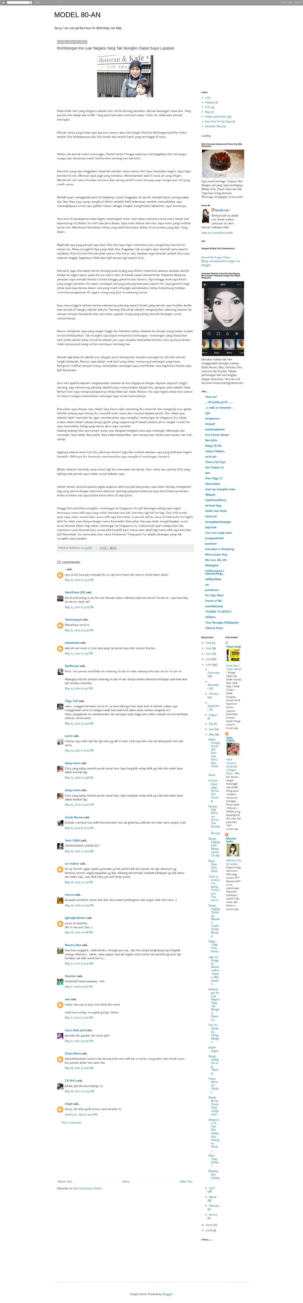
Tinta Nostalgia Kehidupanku (222, 622)
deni (207, 473)
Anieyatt (210, 424)
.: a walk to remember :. (219, 407)
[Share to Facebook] (111, 548)
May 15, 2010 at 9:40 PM (79, 804)
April (212, 1188)
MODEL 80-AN (77, 15)
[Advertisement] (125, 1152)
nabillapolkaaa (213, 579)
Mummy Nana (73, 945)
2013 (209, 648)
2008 (209, 1230)
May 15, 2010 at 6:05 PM (79, 750)
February (214, 1205)
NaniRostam (72, 666)
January (213, 1214)
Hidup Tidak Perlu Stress (213, 946)
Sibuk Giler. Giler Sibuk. (213, 866)
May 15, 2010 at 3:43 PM (79, 580)
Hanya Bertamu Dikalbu (213, 1085)
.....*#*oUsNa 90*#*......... (219, 402)
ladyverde (211, 527)
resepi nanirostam (215, 116)
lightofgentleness (75, 917)
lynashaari (211, 543)
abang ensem (72, 763)
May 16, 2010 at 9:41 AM (79, 851)
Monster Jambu (231, 840)
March (212, 1197)
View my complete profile (217, 232)
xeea (67, 999)
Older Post (186, 1181)
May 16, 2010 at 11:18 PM (79, 932)
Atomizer (70, 976)
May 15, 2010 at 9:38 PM (79, 777)
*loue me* (211, 396)
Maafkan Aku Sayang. (213, 1176)
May (212, 734)
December (213, 672)
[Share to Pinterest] (115, 548)
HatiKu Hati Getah (216, 511)
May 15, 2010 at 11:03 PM (79, 828)
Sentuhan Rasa (213, 126)
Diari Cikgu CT (214, 478)
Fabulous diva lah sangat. (233, 862)
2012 (209, 653)
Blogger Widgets (222, 257)
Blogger (168, 1294)
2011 (208, 659)
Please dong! (233, 646)
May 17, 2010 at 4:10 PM (79, 1017)
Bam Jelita (211, 440)
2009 (209, 1225)
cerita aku (211, 456)
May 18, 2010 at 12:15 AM (79, 1068)
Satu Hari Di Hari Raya (218, 121)
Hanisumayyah (73, 619)
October (214, 693)
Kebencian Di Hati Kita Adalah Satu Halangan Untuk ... (213, 1135)
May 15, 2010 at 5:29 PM (79, 630)
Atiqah (68, 1103)
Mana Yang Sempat (213, 1160)
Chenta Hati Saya (215, 462)
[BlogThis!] (105, 548)
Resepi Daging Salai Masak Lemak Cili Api (214, 847)
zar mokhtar (72, 863)
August (213, 715)
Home (125, 1181)
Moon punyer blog (216, 554)
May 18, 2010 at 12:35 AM (79, 1091)
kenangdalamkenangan (218, 522)
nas (207, 584)
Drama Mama (73, 1053)
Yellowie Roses (214, 628)
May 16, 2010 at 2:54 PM (79, 905)
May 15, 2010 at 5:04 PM (79, 607)
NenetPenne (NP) (75, 592)
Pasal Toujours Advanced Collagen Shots (231, 766)
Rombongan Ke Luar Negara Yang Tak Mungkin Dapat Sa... (214, 1004)
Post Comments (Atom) (87, 1188)
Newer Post (65, 1181)
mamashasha (72, 642)
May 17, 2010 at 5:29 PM (79, 1041)
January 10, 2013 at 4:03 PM (81, 1114)
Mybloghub (211, 565)
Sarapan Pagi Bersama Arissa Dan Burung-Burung (214, 820)
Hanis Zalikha (72, 840)
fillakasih (210, 494)
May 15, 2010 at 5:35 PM (79, 653)
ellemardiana (212, 483)
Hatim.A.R (211, 516)
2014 (209, 642)
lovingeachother (214, 538)
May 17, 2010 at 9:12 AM (79, 986)
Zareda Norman (74, 817)
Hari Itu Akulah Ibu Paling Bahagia (213, 1033)
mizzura (69, 894)
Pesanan (209, 102)
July (211, 723)
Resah (211, 775)
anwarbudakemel (215, 429)
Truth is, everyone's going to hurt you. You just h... (214, 888)
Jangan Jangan (213, 1049)
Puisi (208, 107)
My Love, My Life (216, 560)
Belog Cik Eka (213, 445)
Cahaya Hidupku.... (215, 451)
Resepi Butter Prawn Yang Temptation (213, 1106)
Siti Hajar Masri (214, 595)
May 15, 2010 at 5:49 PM (79, 723)
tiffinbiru (210, 617)
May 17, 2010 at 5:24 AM (79, 963)
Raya (207, 112)
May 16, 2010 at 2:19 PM (79, 882)
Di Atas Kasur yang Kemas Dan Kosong (213, 790)
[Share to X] (108, 548)
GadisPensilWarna (215, 500)
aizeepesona (212, 418)
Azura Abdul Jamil (75, 1030)
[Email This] (101, 548)
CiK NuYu (70, 1080)
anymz (69, 736)
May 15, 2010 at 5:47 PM (79, 688)
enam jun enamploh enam (220, 489)
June (212, 729)
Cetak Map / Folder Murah (233, 667)
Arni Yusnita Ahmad (216, 434)
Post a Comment (71, 1122)
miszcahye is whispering (219, 549)
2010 (209, 664)
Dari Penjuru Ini (214, 467)
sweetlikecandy (214, 606)
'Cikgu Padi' (71, 701)
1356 (207, 413)
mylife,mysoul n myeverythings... (214, 572)
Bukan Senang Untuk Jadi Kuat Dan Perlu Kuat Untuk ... (214, 754)
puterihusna (212, 590)
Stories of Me (213, 600)
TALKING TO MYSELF (218, 611)
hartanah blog (213, 505)
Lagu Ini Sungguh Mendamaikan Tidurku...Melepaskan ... (213, 970)
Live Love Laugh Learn (218, 532)
